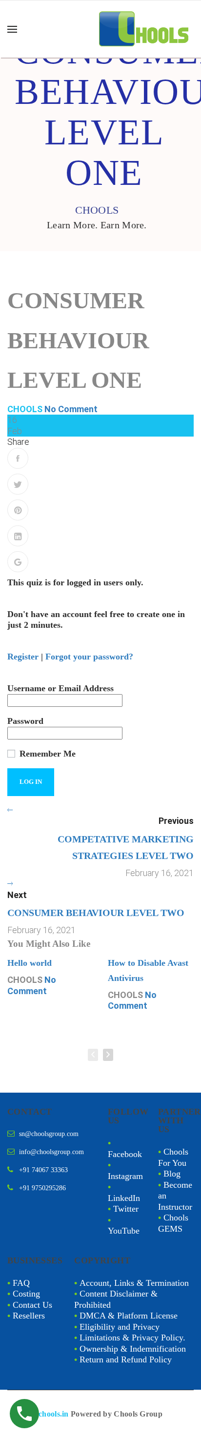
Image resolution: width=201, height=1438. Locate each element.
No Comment (71, 409)
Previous (176, 821)
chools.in (54, 1414)
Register (23, 656)
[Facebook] (17, 458)
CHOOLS (24, 409)
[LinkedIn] (17, 535)
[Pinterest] (17, 509)
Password (25, 721)
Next (17, 895)
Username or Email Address (60, 688)
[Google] (17, 561)
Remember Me (46, 754)
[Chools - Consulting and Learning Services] (145, 29)
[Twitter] (17, 484)
